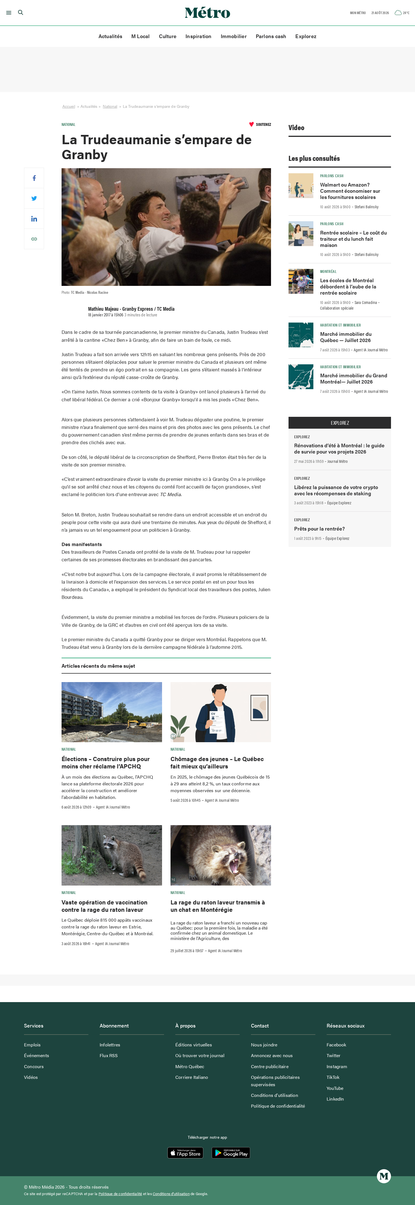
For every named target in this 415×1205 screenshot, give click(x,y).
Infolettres (110, 1044)
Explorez (305, 36)
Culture (168, 36)
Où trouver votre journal (199, 1055)
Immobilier (234, 36)
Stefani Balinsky (367, 206)
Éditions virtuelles (193, 1044)
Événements (36, 1055)
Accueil (68, 106)
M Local (140, 36)
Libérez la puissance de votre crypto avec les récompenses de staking (336, 490)
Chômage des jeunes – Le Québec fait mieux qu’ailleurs (217, 762)
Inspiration (198, 36)
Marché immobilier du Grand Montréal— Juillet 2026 (353, 378)
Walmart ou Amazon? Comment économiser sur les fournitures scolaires (350, 190)
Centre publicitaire (270, 1066)
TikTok (333, 1077)
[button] (7, 12)
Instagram (337, 1066)
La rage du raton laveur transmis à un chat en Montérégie (218, 905)
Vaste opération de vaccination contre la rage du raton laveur (104, 905)
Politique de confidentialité (278, 1106)
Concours (34, 1066)
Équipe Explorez (339, 502)
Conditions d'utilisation (171, 1193)
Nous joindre (264, 1044)
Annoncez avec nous (272, 1055)
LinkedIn (335, 1099)
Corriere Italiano (191, 1077)
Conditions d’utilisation (274, 1095)
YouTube (335, 1088)
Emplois (32, 1044)
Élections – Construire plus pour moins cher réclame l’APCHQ (106, 762)
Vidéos (31, 1077)
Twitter (333, 1055)
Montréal (328, 271)
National (110, 106)
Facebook (336, 1044)
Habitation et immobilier (340, 325)
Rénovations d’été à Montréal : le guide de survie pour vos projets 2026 (339, 448)
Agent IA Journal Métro (113, 807)
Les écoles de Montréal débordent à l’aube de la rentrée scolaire (348, 286)
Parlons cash (271, 36)
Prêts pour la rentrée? (319, 528)
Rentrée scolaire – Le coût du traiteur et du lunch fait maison (353, 238)
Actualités (110, 36)
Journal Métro (337, 461)
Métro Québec (189, 1066)
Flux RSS (109, 1055)
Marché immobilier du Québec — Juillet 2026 (346, 336)
